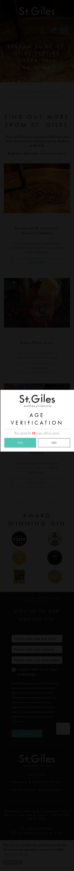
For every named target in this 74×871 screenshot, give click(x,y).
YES (20, 443)
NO (54, 443)
